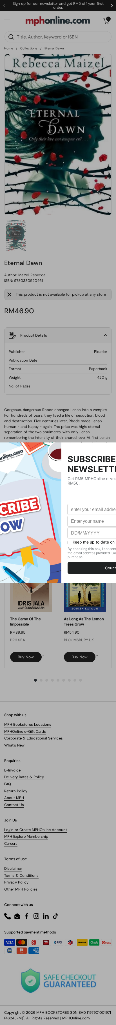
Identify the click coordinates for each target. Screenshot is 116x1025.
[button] (106, 21)
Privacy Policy (16, 882)
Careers (10, 843)
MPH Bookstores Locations (27, 724)
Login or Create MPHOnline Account (35, 829)
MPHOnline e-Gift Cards (25, 731)
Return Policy (15, 791)
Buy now (26, 656)
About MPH (14, 797)
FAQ (7, 784)
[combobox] (58, 36)
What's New (14, 745)
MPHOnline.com (76, 1018)
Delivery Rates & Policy (24, 777)
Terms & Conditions (21, 875)
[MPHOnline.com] (57, 21)
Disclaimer (13, 868)
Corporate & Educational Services (33, 738)
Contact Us (14, 804)
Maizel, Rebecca (31, 275)
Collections (28, 48)
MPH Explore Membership (26, 836)
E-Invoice (12, 770)
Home (8, 48)
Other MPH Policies (20, 889)
